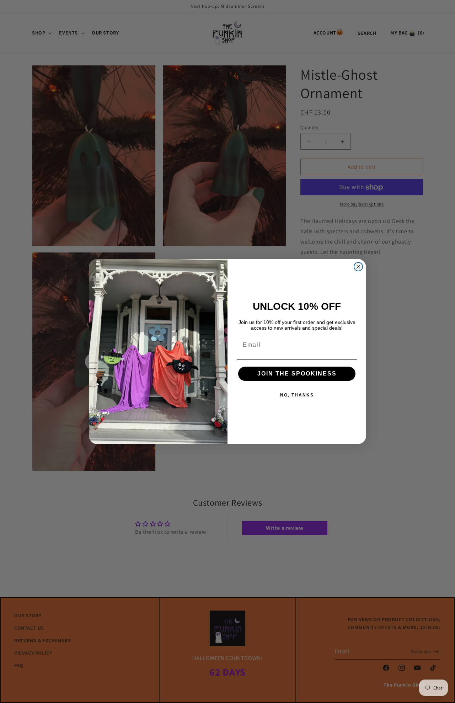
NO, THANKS (297, 395)
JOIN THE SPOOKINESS (297, 374)
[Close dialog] (358, 266)
